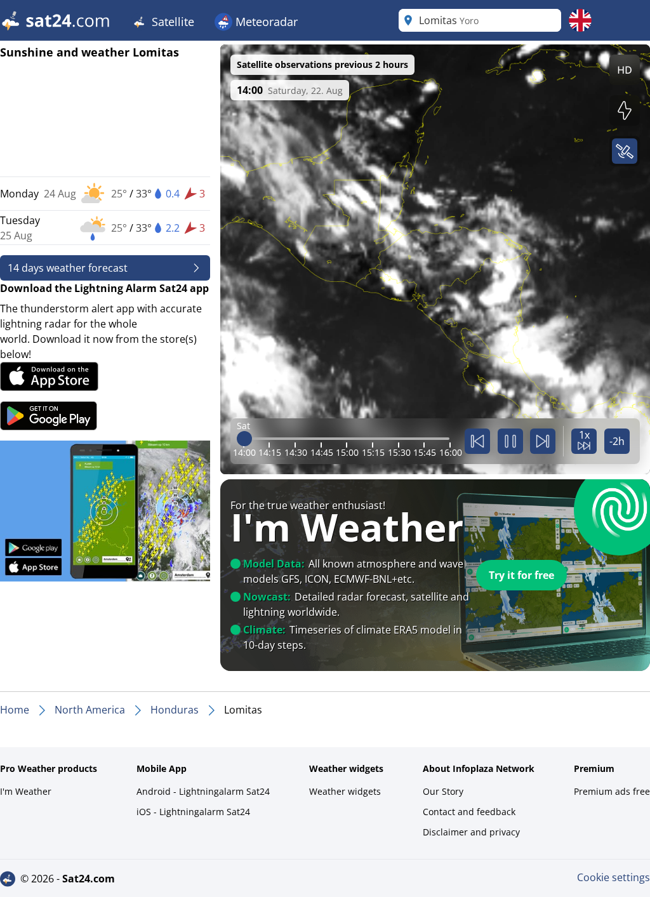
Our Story (443, 791)
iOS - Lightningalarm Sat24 (193, 812)
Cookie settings (613, 877)
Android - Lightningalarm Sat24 (203, 791)
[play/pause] (510, 441)
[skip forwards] (542, 441)
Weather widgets (345, 791)
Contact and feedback (469, 812)
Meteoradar (265, 21)
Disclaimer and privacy (471, 832)
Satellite (171, 21)
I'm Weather (25, 791)
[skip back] (477, 441)
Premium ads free (612, 791)
